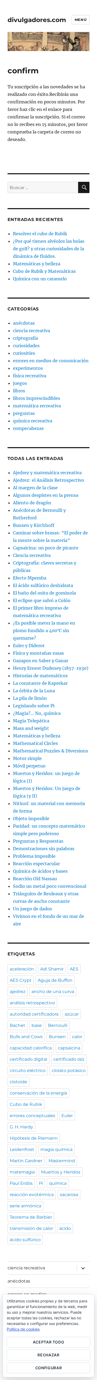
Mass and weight (31, 728)
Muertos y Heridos (60, 1172)
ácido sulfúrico (25, 1239)
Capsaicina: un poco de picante (45, 547)
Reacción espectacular (36, 863)
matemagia (22, 1172)
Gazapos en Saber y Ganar (40, 660)
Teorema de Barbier (31, 1217)
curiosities (24, 353)
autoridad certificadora (34, 1014)
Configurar (48, 1367)
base (37, 1025)
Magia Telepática (31, 720)
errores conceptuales (32, 1115)
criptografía (25, 338)
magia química (56, 1149)
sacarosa (69, 1194)
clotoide (18, 1081)
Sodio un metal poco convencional (49, 886)
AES (74, 969)
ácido (65, 1228)
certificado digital (28, 1059)
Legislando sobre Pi (33, 705)
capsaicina (69, 1048)
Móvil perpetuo (29, 766)
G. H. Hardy (21, 1126)
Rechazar (48, 1355)
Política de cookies (23, 1329)
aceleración (22, 969)
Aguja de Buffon (55, 980)
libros (19, 390)
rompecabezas (28, 428)
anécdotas (24, 323)
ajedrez (17, 991)
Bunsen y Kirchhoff (33, 525)
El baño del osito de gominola (44, 593)
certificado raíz (68, 1059)
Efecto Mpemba (29, 578)
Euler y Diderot (29, 645)
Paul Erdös (21, 1183)
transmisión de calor (31, 1228)
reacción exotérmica (32, 1194)
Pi (41, 1183)
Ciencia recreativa (32, 555)
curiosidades (26, 345)
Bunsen (57, 1036)
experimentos (28, 368)
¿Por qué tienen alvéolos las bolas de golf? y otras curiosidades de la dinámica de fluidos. (48, 248)
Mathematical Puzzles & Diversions (50, 751)
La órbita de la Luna (34, 690)
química (58, 1183)
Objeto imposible (31, 818)
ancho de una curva (53, 991)
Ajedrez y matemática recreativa (47, 472)
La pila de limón (30, 698)
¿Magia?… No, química (37, 713)
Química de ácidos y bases (40, 871)
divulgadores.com (37, 20)
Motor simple (27, 758)
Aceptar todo (48, 1342)
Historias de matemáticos (40, 675)
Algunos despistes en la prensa (45, 495)
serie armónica (25, 1205)
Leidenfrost (22, 1149)
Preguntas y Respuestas (38, 841)
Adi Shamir (52, 969)
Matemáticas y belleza (36, 263)
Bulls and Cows (26, 1036)
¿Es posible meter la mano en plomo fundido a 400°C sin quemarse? (44, 630)
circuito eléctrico (28, 1070)
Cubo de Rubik (26, 1104)
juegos (20, 383)
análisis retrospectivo (32, 1002)
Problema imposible (34, 856)
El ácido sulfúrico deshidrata (43, 585)
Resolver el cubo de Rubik (40, 233)
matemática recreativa (37, 405)
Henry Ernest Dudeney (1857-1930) (50, 668)
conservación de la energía (38, 1093)
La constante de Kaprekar (40, 683)
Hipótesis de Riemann (34, 1138)
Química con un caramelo (40, 278)
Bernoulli (57, 1025)
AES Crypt (21, 980)
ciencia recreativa (31, 330)
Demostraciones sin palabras (43, 848)
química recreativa (32, 420)
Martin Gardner (26, 1160)
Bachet (17, 1025)
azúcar (72, 1014)
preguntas (24, 413)
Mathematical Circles (35, 743)
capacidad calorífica (31, 1048)
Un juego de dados (32, 908)
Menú (80, 19)
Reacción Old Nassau (35, 878)
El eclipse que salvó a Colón (42, 600)
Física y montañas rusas (38, 653)
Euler (67, 1115)
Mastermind (61, 1160)
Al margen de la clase (35, 487)
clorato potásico (69, 1070)
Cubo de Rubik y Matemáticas (44, 271)
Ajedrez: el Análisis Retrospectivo (48, 480)
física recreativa (29, 375)
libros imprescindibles (36, 398)
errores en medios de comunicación (51, 360)
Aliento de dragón (32, 502)
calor (77, 1036)
